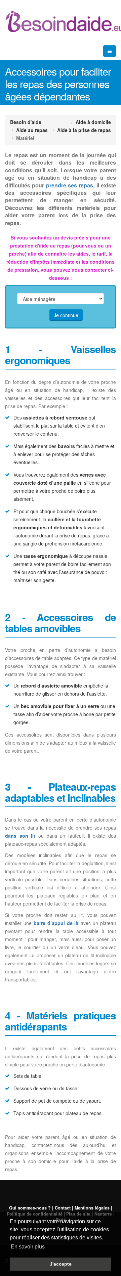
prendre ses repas (69, 185)
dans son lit (20, 835)
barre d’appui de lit (56, 923)
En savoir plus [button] (28, 1246)
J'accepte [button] (61, 1264)
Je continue (66, 315)
